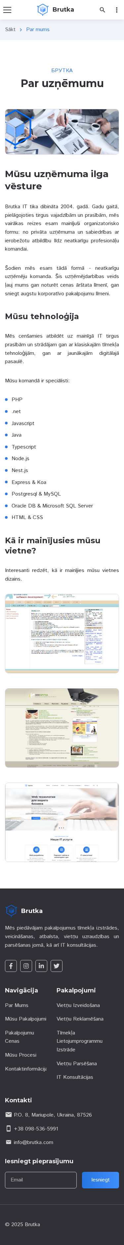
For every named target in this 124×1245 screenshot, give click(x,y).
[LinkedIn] (41, 966)
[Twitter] (56, 966)
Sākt (10, 29)
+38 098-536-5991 (36, 1129)
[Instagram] (26, 966)
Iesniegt (100, 1180)
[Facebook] (11, 966)
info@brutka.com (33, 1142)
